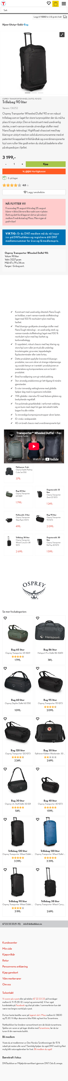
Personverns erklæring (15, 966)
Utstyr (12, 24)
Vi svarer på (7, 998)
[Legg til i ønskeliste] (5, 618)
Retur (5, 960)
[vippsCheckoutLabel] (34, 171)
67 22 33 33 (39, 998)
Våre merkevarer (11, 978)
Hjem (5, 24)
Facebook (20, 1005)
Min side (7, 948)
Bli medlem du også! (43, 1049)
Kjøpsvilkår (8, 954)
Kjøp (45, 164)
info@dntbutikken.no (32, 924)
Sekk (20, 24)
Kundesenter (9, 942)
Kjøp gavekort (10, 972)
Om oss (6, 984)
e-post (16, 998)
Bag (26, 24)
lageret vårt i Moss (38, 1014)
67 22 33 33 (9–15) (11, 924)
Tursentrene (44, 1027)
